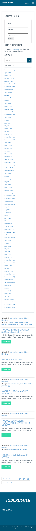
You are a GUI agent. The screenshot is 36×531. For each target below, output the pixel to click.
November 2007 (9, 307)
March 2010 (8, 265)
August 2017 (8, 117)
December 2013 (9, 162)
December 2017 (9, 114)
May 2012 (7, 215)
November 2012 (9, 198)
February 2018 (9, 109)
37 (20, 479)
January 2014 (8, 159)
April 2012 (7, 218)
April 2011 (7, 251)
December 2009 (9, 274)
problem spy (6, 386)
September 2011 (9, 237)
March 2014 (8, 154)
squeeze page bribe (25, 324)
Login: (9, 23)
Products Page (15, 49)
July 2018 (7, 95)
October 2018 (8, 89)
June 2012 (7, 212)
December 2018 (9, 84)
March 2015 (8, 145)
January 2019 (8, 81)
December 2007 (9, 305)
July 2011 (7, 243)
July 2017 (7, 120)
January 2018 (8, 112)
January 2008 (8, 302)
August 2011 (8, 240)
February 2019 (9, 78)
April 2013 (7, 184)
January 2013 (8, 193)
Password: (11, 29)
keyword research (13, 384)
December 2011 (9, 229)
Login (28, 3)
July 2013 (7, 176)
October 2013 (8, 168)
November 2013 (9, 165)
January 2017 (8, 134)
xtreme (25, 449)
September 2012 (9, 204)
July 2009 (7, 288)
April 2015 (7, 142)
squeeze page (13, 324)
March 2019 (8, 75)
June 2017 (7, 123)
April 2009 (7, 296)
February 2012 (8, 223)
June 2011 (7, 246)
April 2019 (7, 72)
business (10, 322)
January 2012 (8, 226)
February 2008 (9, 299)
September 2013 (9, 170)
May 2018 (7, 100)
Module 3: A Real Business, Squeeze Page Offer (16, 331)
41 (8, 482)
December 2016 (9, 137)
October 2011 (8, 235)
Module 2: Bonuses (12, 359)
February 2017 (8, 131)
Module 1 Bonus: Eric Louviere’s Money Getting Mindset (16, 423)
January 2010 (8, 271)
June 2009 (7, 291)
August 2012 (8, 207)
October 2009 (8, 279)
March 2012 (8, 221)
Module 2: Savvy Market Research (15, 392)
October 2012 (8, 201)
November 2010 (9, 263)
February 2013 (8, 190)
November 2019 (9, 70)
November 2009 (9, 277)
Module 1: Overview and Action (15, 456)
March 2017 (8, 128)
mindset (10, 449)
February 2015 (9, 148)
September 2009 (9, 282)
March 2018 (8, 106)
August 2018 (8, 92)
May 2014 (7, 151)
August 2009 (8, 285)
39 (28, 479)
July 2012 (7, 209)
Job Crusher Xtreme (16, 318)
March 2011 (8, 254)
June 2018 (7, 98)
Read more (6, 341)
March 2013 (8, 187)
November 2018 (9, 86)
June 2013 (7, 179)
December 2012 (9, 196)
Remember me (13, 36)
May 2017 (7, 126)
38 (24, 479)
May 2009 (7, 293)
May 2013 (7, 182)
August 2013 (8, 173)
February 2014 (9, 156)
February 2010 (9, 268)
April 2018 (7, 103)
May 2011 (7, 249)
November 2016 (9, 140)
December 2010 (9, 260)
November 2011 (9, 232)
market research (19, 322)
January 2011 (8, 257)
